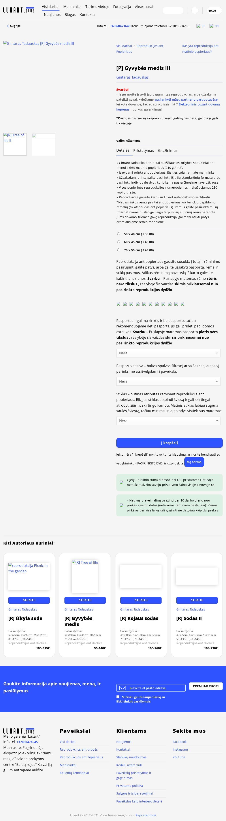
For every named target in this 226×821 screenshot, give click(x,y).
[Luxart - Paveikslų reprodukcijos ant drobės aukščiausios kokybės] (19, 10)
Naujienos (52, 14)
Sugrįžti (15, 26)
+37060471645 (119, 26)
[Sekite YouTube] (179, 11)
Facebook (179, 742)
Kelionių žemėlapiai (74, 773)
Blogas (70, 14)
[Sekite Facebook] (167, 11)
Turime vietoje (97, 6)
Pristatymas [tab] (143, 150)
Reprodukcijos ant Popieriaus (81, 757)
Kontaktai (88, 14)
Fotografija (122, 6)
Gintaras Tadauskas (132, 77)
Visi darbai (50, 6)
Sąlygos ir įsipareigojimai (134, 793)
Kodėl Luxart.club (129, 765)
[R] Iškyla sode (25, 618)
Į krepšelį (169, 442)
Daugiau (29, 600)
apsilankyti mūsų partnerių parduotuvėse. (186, 99)
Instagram (180, 749)
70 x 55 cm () (138, 250)
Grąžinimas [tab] (167, 150)
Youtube (179, 757)
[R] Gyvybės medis (78, 621)
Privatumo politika (129, 785)
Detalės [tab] (122, 150)
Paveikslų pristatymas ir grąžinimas (133, 775)
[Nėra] (118, 303)
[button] (194, 10)
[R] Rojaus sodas (139, 618)
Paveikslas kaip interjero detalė (139, 801)
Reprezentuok (146, 815)
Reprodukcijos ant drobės (79, 749)
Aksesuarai (144, 6)
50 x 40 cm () (138, 234)
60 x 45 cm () (138, 242)
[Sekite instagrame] (173, 11)
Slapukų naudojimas (131, 757)
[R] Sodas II (189, 618)
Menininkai (72, 6)
